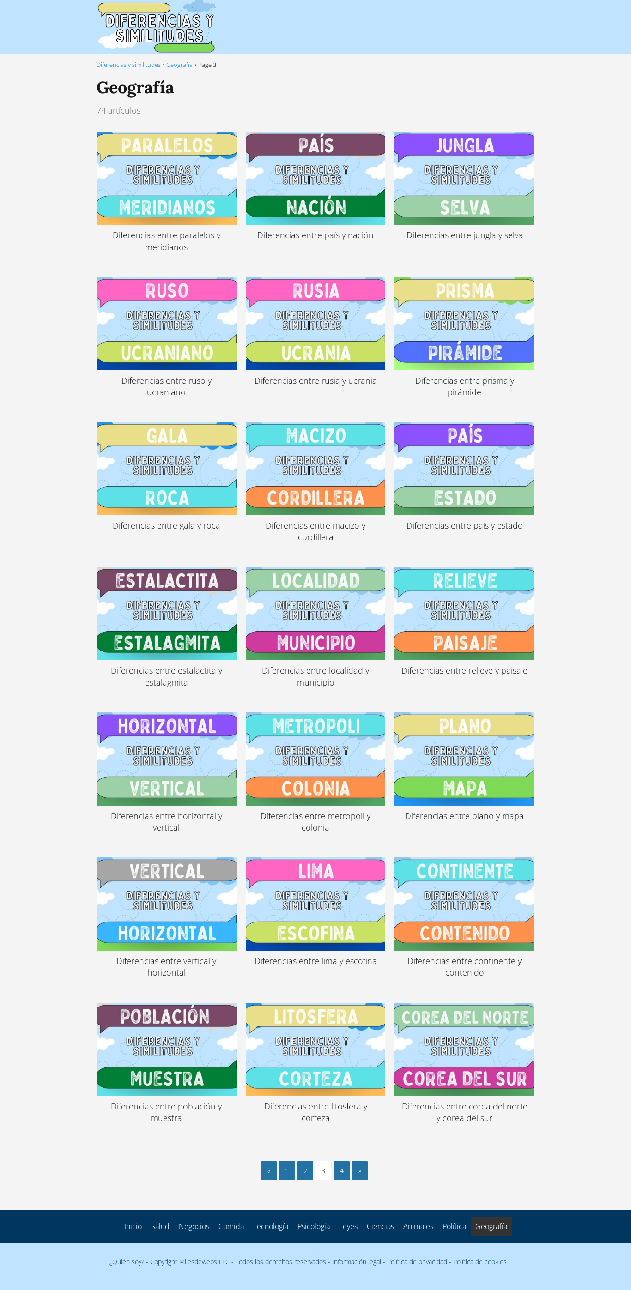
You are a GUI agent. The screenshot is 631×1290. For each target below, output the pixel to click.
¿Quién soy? (126, 1261)
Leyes (348, 1226)
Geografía (491, 1226)
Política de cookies (480, 1261)
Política (454, 1226)
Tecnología (270, 1226)
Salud (160, 1226)
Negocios (194, 1226)
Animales (418, 1226)
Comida (231, 1226)
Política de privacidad (417, 1261)
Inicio (133, 1226)
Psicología (313, 1226)
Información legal (356, 1261)
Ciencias (380, 1226)
